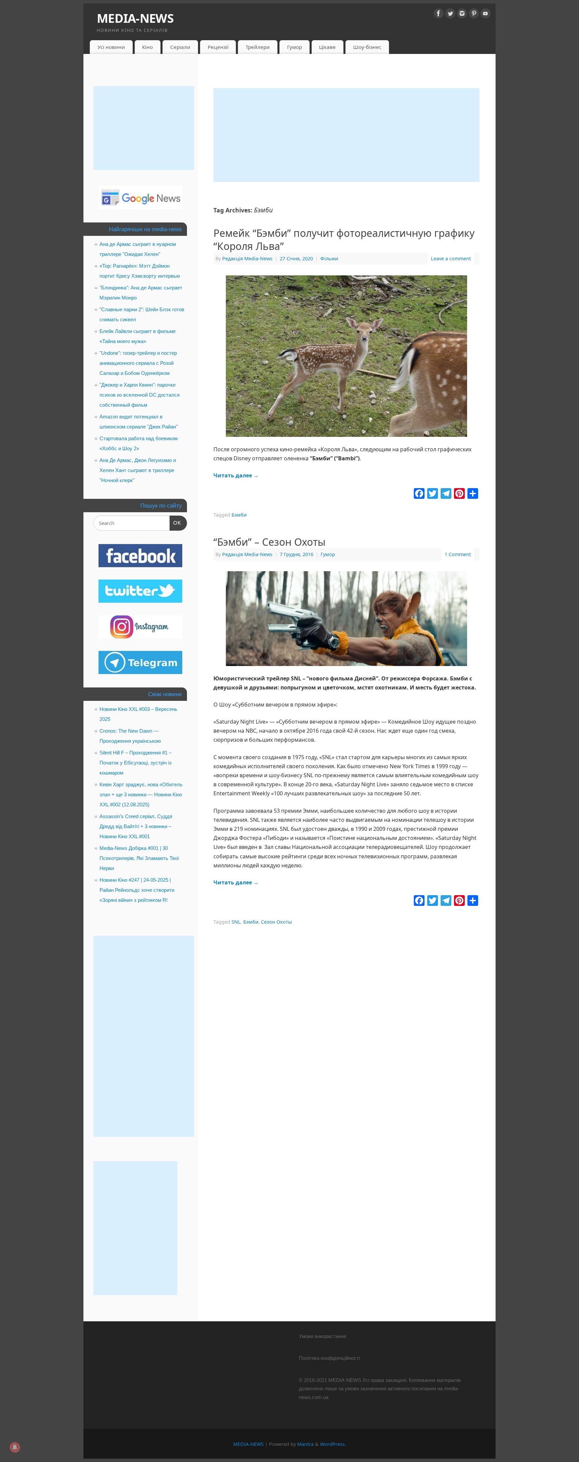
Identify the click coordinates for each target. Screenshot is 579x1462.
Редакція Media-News (247, 258)
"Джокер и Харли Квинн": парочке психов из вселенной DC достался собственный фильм (140, 395)
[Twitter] (450, 14)
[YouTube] (485, 14)
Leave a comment (451, 258)
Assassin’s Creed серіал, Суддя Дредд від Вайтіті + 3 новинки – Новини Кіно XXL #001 (136, 826)
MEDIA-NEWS (135, 18)
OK (176, 523)
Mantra (305, 1444)
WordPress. (333, 1444)
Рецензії (218, 47)
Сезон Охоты (276, 922)
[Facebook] (439, 14)
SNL (236, 922)
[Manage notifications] (14, 1447)
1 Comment (458, 554)
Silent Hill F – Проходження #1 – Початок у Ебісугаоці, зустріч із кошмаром (136, 763)
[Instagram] (462, 14)
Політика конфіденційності (329, 1358)
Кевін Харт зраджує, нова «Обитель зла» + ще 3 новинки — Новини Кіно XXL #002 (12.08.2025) (141, 794)
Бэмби (239, 515)
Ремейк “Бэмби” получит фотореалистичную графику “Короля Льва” (343, 239)
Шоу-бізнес (367, 47)
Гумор (294, 47)
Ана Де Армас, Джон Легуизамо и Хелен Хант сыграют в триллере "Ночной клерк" (138, 470)
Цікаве (327, 47)
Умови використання (322, 1336)
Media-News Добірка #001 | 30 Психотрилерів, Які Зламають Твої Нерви (139, 858)
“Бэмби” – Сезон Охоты (269, 542)
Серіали (180, 47)
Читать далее (236, 475)
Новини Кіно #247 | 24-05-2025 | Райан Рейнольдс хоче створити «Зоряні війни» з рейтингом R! (137, 890)
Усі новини (111, 47)
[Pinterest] (474, 14)
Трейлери (258, 47)
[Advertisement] (346, 135)
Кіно (147, 47)
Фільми (329, 258)
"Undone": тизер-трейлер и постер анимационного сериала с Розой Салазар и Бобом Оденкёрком (138, 363)
